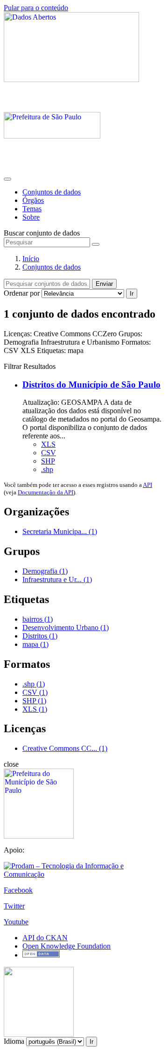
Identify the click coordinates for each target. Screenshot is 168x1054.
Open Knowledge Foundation (66, 946)
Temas (32, 209)
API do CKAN (45, 938)
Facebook (18, 890)
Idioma (14, 1041)
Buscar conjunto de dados (42, 233)
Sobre (31, 217)
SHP (48, 461)
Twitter (14, 906)
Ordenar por (22, 293)
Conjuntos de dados (51, 192)
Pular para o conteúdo (36, 8)
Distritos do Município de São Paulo (91, 384)
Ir (131, 293)
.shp (47, 469)
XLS (48, 444)
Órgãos (33, 200)
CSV (48, 453)
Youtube (16, 922)
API (147, 484)
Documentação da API (45, 492)
